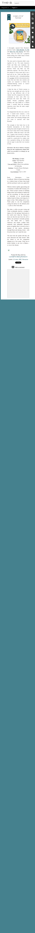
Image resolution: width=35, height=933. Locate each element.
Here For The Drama (16, 51)
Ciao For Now (18, 17)
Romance (25, 259)
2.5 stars (15, 259)
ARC (20, 259)
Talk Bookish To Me (22, 50)
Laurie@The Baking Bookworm (18, 257)
